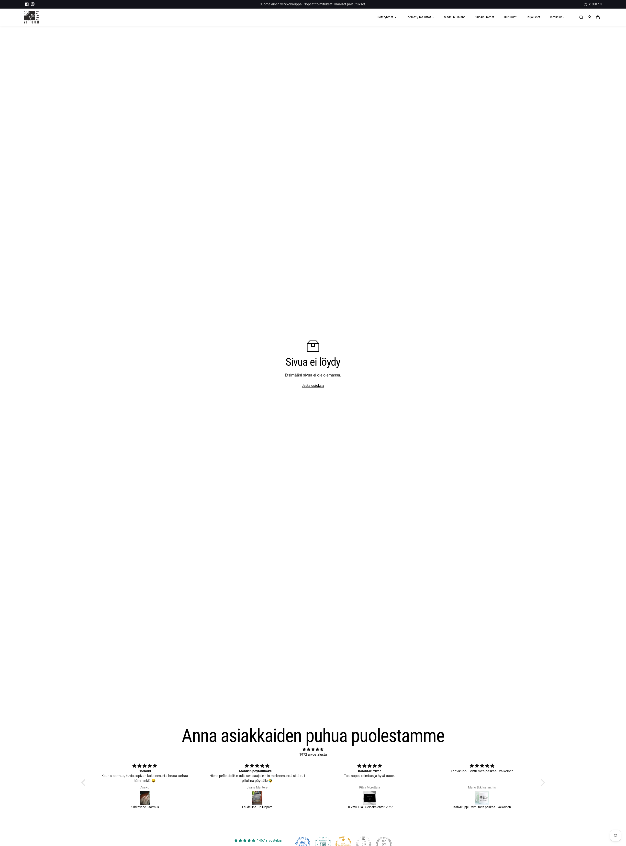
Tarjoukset (533, 17)
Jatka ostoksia (313, 386)
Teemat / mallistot (418, 17)
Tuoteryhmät (384, 17)
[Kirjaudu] (589, 17)
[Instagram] (33, 4)
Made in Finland (455, 17)
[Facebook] (27, 4)
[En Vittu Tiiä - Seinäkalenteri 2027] (369, 798)
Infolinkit (556, 17)
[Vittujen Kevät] (31, 17)
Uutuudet (510, 17)
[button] (598, 17)
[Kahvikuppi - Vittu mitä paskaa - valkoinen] (482, 798)
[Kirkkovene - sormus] (144, 798)
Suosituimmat (484, 17)
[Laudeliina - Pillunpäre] (257, 798)
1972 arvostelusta (313, 754)
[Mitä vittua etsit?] (581, 17)
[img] (313, 749)
